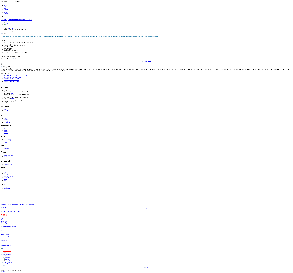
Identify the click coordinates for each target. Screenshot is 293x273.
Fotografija (6, 148)
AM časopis (6, 6)
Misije (5, 129)
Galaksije (6, 110)
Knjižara (6, 187)
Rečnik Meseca (5, 234)
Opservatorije (7, 188)
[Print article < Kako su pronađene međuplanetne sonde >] (6, 23)
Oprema (6, 133)
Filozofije (6, 121)
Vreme (5, 142)
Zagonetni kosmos (8, 176)
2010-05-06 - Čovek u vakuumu (11, 78)
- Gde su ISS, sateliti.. (6, 224)
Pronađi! (18, 1)
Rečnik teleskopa (5, 236)
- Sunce (2, 218)
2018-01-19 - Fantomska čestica (11, 80)
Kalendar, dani (7, 140)
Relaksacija (6, 177)
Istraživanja (6, 170)
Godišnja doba (7, 139)
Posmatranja (7, 158)
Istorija (11, 28)
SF (4, 184)
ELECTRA (6, 16)
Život (5, 109)
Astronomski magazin (9, 4)
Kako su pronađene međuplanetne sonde (16, 20)
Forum (5, 8)
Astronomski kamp (8, 155)
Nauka (5, 118)
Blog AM (6, 9)
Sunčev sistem (7, 111)
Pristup (5, 12)
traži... (2, 1)
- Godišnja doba (4, 222)
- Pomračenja (4, 221)
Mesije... (6, 156)
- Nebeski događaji (5, 217)
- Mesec (2, 219)
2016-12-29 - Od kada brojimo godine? (13, 77)
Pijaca (5, 180)
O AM (5, 5)
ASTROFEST (146, 208)
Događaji (6, 131)
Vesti (5, 172)
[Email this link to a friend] (6, 24)
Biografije (6, 179)
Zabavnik (6, 175)
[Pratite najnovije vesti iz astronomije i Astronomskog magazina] (146, 267)
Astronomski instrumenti (9, 164)
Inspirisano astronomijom (10, 181)
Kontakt (6, 13)
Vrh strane (3, 271)
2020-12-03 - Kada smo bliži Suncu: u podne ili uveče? (17, 75)
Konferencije (7, 122)
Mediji (5, 173)
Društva (5, 185)
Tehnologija (6, 119)
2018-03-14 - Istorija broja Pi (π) (11, 81)
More (9, 90)
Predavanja (6, 183)
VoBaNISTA (7, 15)
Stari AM (6, 11)
